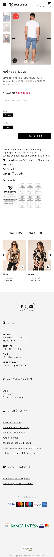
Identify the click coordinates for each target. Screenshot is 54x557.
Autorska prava (10, 438)
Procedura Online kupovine (16, 478)
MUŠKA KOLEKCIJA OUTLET (30, 81)
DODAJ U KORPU (35, 136)
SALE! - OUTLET (11, 84)
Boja (5, 111)
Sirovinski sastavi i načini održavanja (22, 448)
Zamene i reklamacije (14, 432)
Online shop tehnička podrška (18, 483)
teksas (8, 115)
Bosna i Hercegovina (13, 397)
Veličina (6, 123)
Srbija (6, 391)
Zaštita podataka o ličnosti (17, 443)
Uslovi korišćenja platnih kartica (19, 453)
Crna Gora (8, 394)
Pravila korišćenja (12, 422)
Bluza (6, 274)
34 (8, 127)
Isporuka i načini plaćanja (16, 427)
